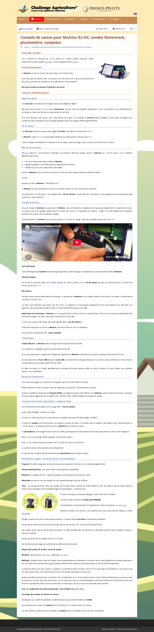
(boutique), (48, 62)
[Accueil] (21, 47)
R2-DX (60, 282)
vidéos (75, 62)
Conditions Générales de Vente (126, 629)
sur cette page (121, 505)
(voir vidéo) (64, 555)
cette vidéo (79, 589)
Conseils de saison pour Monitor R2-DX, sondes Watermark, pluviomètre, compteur (61, 47)
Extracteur (46, 555)
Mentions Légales (108, 629)
